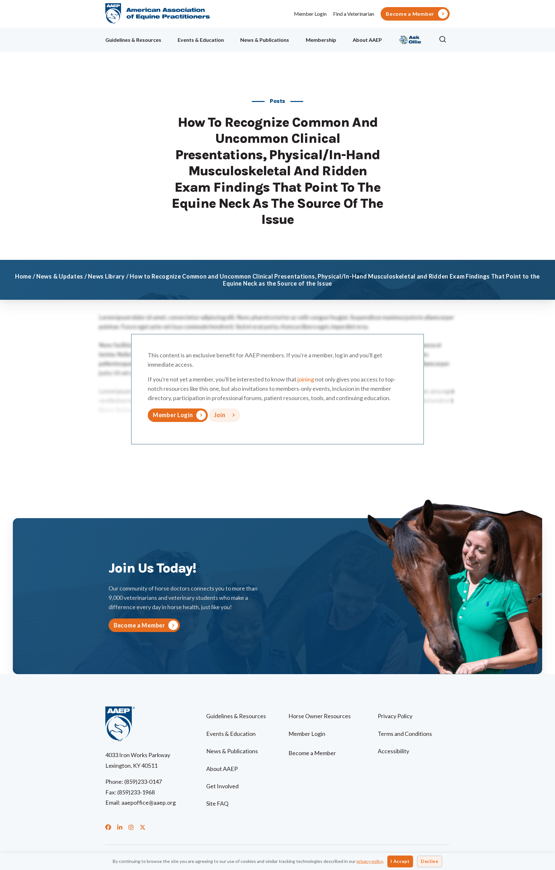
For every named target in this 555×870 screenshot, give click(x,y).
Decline (429, 861)
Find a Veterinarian (353, 14)
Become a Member (410, 13)
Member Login (310, 14)
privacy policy (370, 861)
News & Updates (59, 276)
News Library (106, 276)
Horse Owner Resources (319, 715)
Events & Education (201, 40)
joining (305, 379)
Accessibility (393, 751)
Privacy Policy (395, 715)
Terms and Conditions (405, 733)
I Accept (400, 861)
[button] (444, 39)
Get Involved (222, 786)
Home (23, 276)
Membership (321, 40)
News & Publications (264, 40)
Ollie (410, 39)
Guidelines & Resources (133, 40)
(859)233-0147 (143, 781)
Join (219, 414)
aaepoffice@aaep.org (148, 802)
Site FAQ (217, 803)
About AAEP (367, 40)
